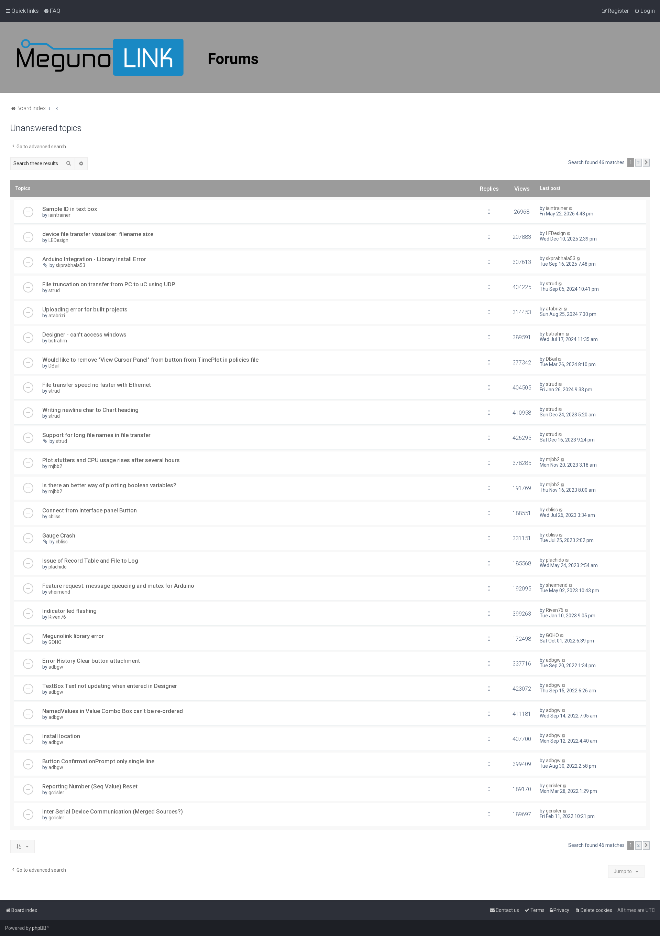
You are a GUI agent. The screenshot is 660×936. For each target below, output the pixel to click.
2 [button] (638, 162)
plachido (57, 567)
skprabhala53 (70, 265)
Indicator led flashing (69, 610)
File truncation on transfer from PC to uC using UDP (108, 284)
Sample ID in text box (69, 208)
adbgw (55, 667)
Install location (61, 736)
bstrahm (57, 340)
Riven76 (57, 617)
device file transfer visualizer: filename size (97, 234)
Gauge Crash (58, 535)
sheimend (59, 592)
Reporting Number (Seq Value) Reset (90, 786)
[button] (646, 163)
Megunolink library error (73, 635)
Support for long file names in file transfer (96, 435)
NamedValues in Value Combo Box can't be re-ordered (112, 711)
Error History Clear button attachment (91, 660)
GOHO (55, 642)
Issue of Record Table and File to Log (90, 560)
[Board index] (137, 57)
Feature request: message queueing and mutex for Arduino (118, 585)
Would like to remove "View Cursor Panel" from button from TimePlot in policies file (150, 359)
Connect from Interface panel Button (89, 510)
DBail (53, 366)
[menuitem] (52, 10)
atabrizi (56, 315)
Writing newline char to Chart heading (90, 409)
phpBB (39, 928)
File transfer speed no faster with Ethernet (96, 384)
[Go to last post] (571, 208)
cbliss (54, 516)
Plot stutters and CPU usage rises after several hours (111, 460)
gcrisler (56, 792)
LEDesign (58, 240)
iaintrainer (59, 215)
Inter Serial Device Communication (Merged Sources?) (112, 811)
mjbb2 (55, 466)
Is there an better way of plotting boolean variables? (109, 485)
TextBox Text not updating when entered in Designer (109, 685)
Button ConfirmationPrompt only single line (98, 761)
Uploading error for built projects (85, 309)
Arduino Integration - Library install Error (94, 259)
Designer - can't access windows (84, 334)
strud (54, 290)
